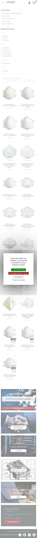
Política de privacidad (18, 280)
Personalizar (18, 277)
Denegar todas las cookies (19, 273)
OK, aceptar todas (19, 269)
